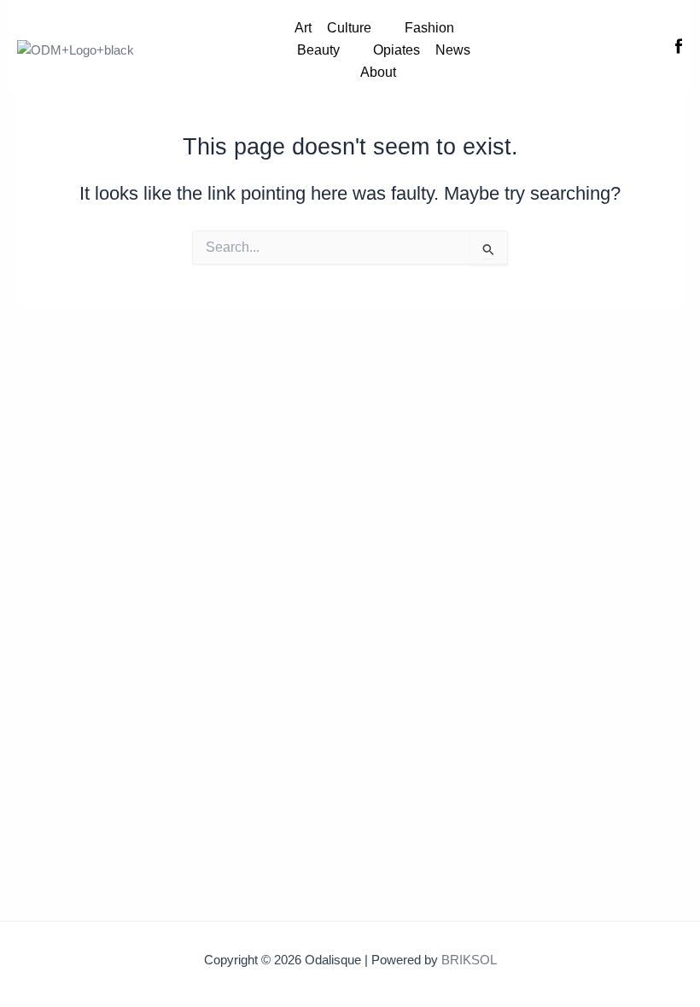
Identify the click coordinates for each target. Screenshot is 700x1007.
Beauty (318, 50)
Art (303, 27)
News (452, 50)
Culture (349, 27)
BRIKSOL (469, 960)
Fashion (429, 27)
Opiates (396, 50)
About (378, 72)
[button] (358, 28)
